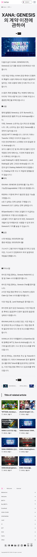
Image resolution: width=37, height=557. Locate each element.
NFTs (19, 33)
